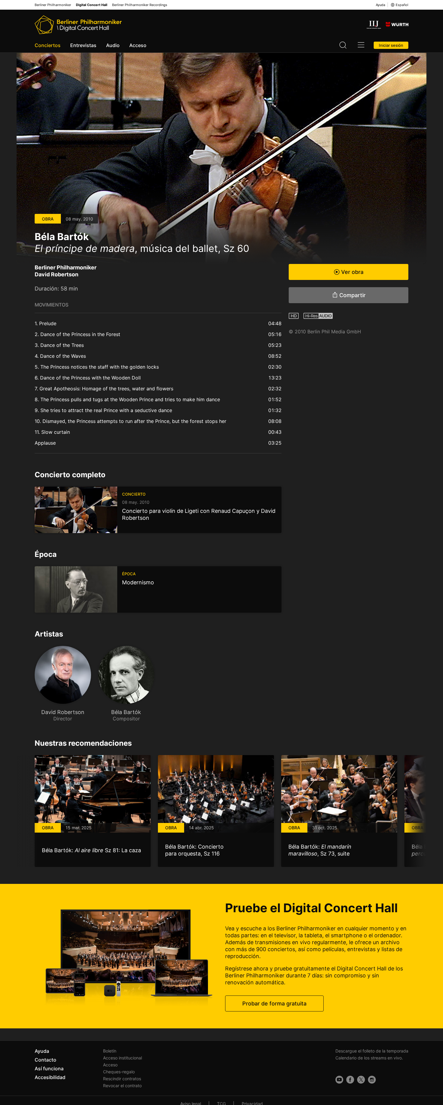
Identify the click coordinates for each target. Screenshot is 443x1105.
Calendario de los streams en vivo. (369, 1057)
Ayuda (380, 5)
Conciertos (48, 45)
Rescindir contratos (122, 1078)
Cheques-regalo (119, 1071)
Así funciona (49, 1068)
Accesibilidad (50, 1077)
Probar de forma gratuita (274, 1003)
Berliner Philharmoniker (53, 5)
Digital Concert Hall (91, 5)
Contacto (45, 1060)
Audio (113, 45)
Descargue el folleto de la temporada (371, 1050)
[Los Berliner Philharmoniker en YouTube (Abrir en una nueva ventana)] (339, 1080)
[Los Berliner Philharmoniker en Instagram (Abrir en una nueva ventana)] (372, 1080)
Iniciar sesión (391, 45)
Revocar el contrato (122, 1085)
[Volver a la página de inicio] (78, 24)
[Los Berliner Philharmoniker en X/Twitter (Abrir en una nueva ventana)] (361, 1080)
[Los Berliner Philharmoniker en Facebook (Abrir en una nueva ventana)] (350, 1080)
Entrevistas (83, 45)
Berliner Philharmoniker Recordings (139, 5)
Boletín (109, 1050)
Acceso (137, 45)
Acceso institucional (122, 1057)
